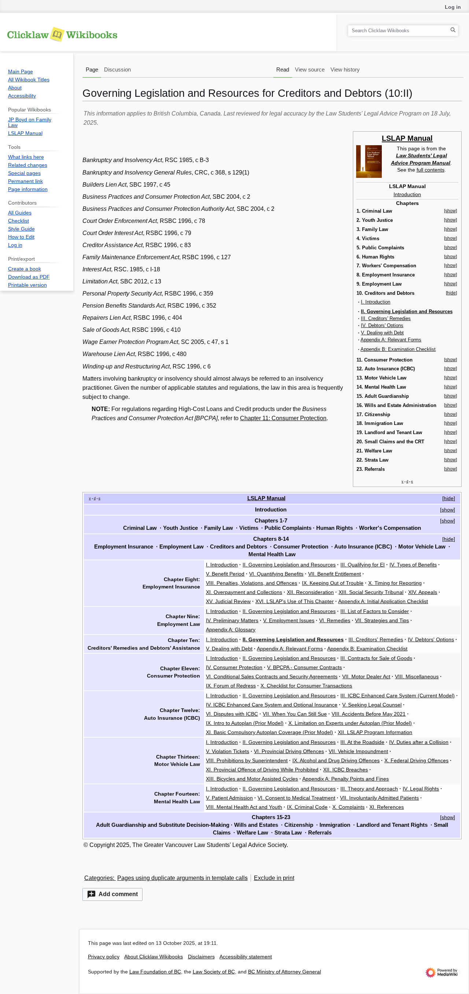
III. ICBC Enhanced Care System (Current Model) (397, 695)
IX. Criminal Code (307, 807)
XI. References (386, 807)
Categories (98, 878)
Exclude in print (274, 878)
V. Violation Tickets (227, 751)
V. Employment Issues (288, 620)
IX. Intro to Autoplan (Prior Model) (245, 723)
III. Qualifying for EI (362, 565)
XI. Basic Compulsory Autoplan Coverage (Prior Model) (269, 732)
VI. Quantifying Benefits (276, 574)
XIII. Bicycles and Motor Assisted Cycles (252, 779)
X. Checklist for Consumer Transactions (306, 686)
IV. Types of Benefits (413, 565)
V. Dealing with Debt (382, 332)
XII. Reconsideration (310, 592)
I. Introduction (375, 302)
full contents (430, 170)
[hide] (451, 293)
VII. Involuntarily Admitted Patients (379, 798)
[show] (450, 210)
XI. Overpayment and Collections (244, 592)
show (448, 510)
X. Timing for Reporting (395, 583)
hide (449, 498)
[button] (112, 894)
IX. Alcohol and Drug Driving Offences (336, 760)
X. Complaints (348, 807)
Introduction (407, 194)
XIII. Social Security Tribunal (371, 592)
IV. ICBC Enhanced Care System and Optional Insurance (271, 705)
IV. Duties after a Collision (418, 742)
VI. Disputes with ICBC (232, 714)
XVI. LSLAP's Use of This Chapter (294, 601)
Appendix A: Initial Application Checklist (383, 601)
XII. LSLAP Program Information (375, 732)
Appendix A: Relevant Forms (391, 339)
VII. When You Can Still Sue (295, 714)
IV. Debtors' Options (382, 325)
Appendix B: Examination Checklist (398, 349)
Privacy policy (103, 957)
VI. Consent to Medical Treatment (296, 798)
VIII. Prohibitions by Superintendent (247, 760)
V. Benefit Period (225, 574)
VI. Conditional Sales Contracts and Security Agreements (271, 676)
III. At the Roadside (362, 742)
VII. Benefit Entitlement (334, 574)
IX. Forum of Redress (231, 686)
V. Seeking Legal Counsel (372, 705)
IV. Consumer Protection (234, 667)
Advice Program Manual (420, 163)
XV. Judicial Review (228, 601)
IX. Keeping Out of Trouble (332, 583)
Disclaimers (201, 957)
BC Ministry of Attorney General (284, 972)
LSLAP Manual (407, 138)
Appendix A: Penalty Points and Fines (345, 779)
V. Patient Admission (229, 798)
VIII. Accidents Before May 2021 (369, 714)
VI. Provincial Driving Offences (289, 751)
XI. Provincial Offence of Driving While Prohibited (262, 770)
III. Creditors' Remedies (386, 318)
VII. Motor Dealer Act (366, 676)
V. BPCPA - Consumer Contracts (304, 667)
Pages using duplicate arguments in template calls (182, 878)
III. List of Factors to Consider (374, 611)
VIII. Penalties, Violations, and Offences (251, 583)
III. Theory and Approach (369, 789)
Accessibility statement (245, 957)
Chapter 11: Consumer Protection (283, 418)
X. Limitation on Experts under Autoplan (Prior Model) (350, 723)
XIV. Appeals (422, 592)
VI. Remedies (334, 620)
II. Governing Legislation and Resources (289, 565)
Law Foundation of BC (155, 972)
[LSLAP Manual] (369, 161)
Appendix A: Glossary (230, 629)
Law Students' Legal (421, 155)
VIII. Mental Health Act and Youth (244, 807)
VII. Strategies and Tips (382, 620)
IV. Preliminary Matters (232, 620)
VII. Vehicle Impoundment (358, 751)
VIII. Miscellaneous (417, 676)
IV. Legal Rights (421, 789)
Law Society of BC (214, 972)
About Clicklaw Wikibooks (153, 957)
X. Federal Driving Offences (416, 760)
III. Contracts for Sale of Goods (376, 658)
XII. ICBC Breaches (345, 770)
